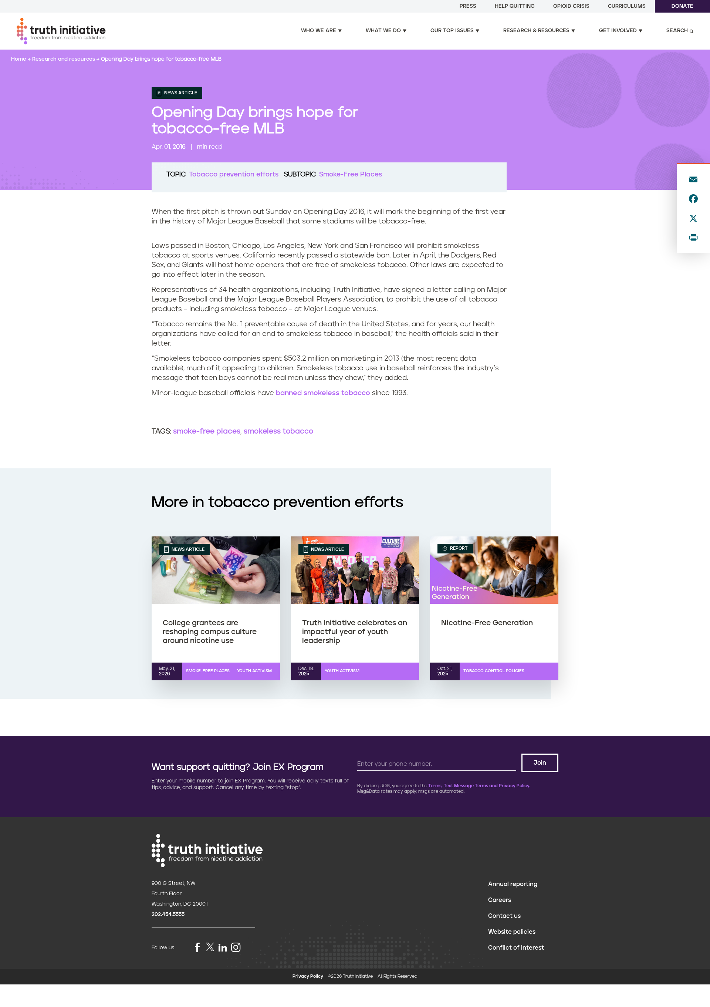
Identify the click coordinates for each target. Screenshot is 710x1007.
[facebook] (197, 948)
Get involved (618, 30)
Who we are (318, 30)
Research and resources (64, 59)
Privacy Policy (308, 976)
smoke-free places (206, 431)
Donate (682, 6)
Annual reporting (512, 884)
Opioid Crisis (571, 6)
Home (19, 59)
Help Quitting (515, 6)
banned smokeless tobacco (323, 393)
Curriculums (627, 6)
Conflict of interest (516, 948)
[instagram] (236, 948)
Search (677, 30)
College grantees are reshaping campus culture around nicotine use (210, 631)
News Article (180, 93)
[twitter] (210, 947)
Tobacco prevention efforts (233, 174)
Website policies (511, 932)
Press (468, 6)
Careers (499, 900)
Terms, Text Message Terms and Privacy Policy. (479, 786)
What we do (383, 30)
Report (458, 548)
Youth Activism (254, 671)
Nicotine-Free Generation (487, 623)
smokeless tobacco (278, 431)
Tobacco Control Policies (493, 671)
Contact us (504, 916)
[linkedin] (222, 948)
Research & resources (536, 30)
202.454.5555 (168, 914)
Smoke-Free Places (350, 174)
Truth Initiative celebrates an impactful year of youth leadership (354, 631)
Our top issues (452, 30)
